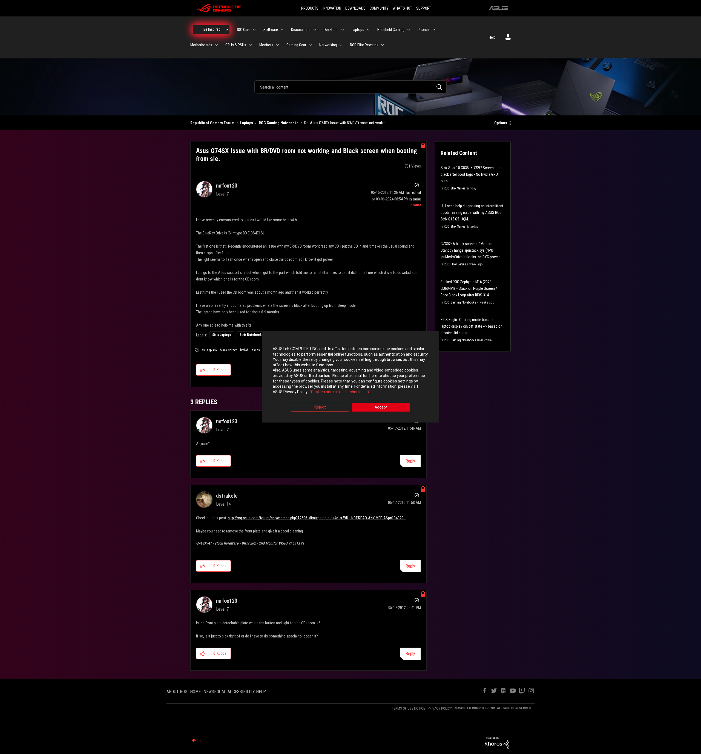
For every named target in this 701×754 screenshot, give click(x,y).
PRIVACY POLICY (440, 708)
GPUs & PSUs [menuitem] (235, 45)
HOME (195, 691)
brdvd (244, 350)
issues (255, 350)
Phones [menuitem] (424, 29)
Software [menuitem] (270, 29)
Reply (410, 461)
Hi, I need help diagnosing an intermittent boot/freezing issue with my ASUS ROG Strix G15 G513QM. (472, 212)
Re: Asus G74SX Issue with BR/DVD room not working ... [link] (347, 123)
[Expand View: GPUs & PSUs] (250, 45)
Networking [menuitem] (328, 45)
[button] (202, 369)
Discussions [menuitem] (301, 29)
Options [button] (500, 123)
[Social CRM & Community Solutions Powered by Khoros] (497, 742)
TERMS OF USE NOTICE (408, 708)
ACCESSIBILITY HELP (247, 691)
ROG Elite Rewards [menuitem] (364, 45)
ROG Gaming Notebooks (278, 123)
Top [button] (200, 740)
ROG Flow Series (455, 264)
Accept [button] (381, 407)
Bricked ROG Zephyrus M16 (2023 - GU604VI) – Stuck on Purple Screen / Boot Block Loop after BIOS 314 (469, 288)
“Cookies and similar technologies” (340, 392)
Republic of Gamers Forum (212, 123)
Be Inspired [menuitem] (211, 29)
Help (492, 37)
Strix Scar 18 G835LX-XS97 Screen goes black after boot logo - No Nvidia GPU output (471, 174)
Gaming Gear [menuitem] (296, 45)
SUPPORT (423, 8)
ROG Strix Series (455, 188)
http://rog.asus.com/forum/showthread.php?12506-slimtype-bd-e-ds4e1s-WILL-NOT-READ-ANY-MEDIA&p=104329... (317, 518)
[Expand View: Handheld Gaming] (408, 29)
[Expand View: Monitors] (277, 45)
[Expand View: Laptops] (368, 29)
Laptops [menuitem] (358, 29)
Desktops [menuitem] (331, 29)
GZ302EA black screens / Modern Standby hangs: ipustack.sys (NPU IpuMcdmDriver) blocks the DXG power (470, 250)
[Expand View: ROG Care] (254, 29)
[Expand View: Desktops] (342, 29)
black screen (228, 350)
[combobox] (350, 86)
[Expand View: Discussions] (314, 29)
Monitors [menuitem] (266, 45)
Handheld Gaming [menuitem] (390, 29)
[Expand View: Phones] (433, 29)
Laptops (246, 123)
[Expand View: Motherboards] (216, 45)
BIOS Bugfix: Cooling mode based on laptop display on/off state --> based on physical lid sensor (471, 326)
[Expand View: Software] (282, 29)
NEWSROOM (214, 691)
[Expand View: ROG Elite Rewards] (382, 45)
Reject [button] (320, 407)
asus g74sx (209, 350)
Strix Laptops (221, 335)
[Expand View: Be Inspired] (226, 29)
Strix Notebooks (251, 335)
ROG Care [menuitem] (243, 29)
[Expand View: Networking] (341, 45)
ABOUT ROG (176, 691)
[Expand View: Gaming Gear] (310, 45)
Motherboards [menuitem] (201, 45)
